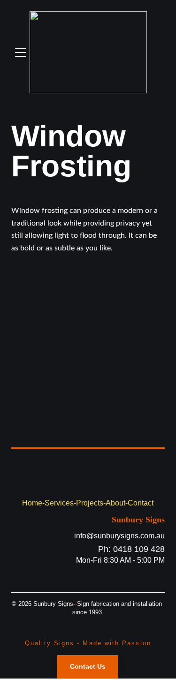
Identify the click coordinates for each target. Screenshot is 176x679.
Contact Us (88, 666)
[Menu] (20, 52)
